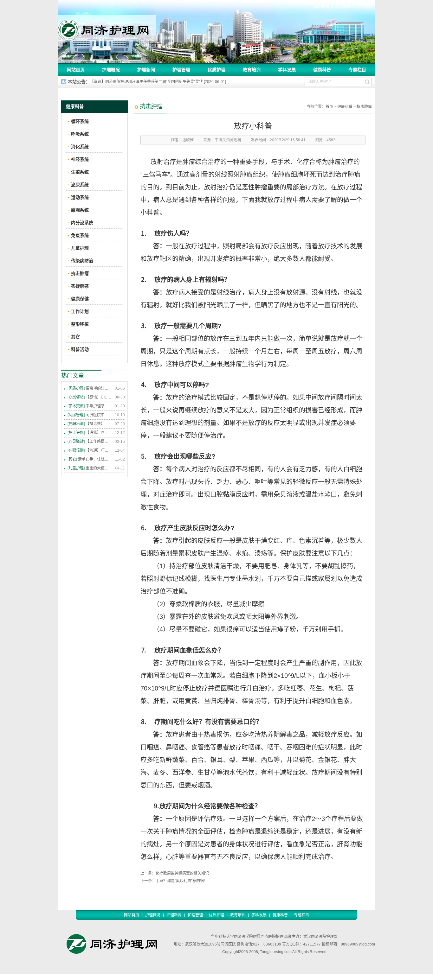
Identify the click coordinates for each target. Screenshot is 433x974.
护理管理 (181, 69)
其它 (75, 336)
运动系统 (80, 197)
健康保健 (80, 298)
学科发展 (287, 69)
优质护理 (216, 69)
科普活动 (80, 349)
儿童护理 (80, 248)
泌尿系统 (80, 184)
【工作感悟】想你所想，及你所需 (90, 441)
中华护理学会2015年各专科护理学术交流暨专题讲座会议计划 (90, 406)
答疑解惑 (80, 286)
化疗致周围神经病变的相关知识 (182, 873)
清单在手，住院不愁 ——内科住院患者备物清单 (90, 459)
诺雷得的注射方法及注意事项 (90, 388)
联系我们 (364, 6)
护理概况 (111, 69)
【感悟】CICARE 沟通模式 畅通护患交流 (90, 397)
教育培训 (252, 69)
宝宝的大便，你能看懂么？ (90, 468)
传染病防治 (82, 260)
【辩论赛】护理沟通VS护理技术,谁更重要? (90, 424)
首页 (329, 107)
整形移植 (80, 324)
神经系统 (80, 159)
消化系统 (80, 146)
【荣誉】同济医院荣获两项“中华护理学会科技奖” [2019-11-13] (143, 82)
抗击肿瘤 (364, 107)
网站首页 (76, 69)
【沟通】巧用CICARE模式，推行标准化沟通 (90, 450)
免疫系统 (80, 235)
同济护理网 (107, 28)
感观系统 (80, 210)
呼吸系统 (80, 134)
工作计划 (80, 311)
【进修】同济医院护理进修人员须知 (90, 432)
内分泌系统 (82, 222)
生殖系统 (80, 172)
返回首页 (321, 6)
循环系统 (80, 121)
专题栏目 (357, 69)
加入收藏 (343, 6)
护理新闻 (146, 69)
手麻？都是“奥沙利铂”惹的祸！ (182, 881)
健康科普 (322, 69)
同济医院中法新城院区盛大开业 (90, 415)
